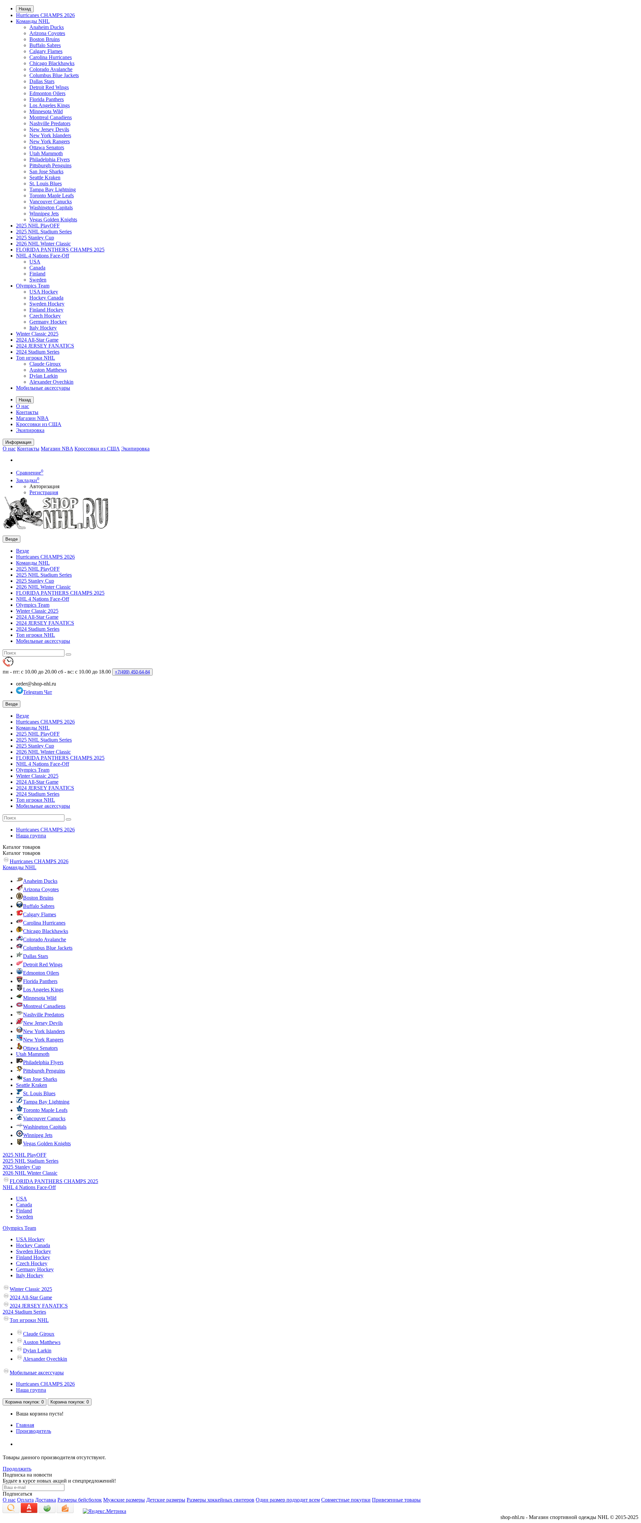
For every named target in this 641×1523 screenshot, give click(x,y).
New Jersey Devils (49, 129)
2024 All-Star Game (37, 340)
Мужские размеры (124, 1500)
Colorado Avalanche (50, 69)
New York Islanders (50, 135)
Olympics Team (32, 286)
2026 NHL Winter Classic (43, 243)
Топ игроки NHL (35, 358)
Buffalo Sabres (45, 45)
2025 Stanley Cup (35, 237)
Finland (37, 273)
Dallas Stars (41, 81)
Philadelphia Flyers (49, 159)
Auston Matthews (48, 370)
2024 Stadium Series (37, 352)
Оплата (25, 1500)
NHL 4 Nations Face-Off (42, 255)
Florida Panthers (46, 99)
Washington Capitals (51, 207)
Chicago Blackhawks (51, 63)
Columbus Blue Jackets (54, 75)
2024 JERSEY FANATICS (45, 346)
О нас (22, 406)
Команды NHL (33, 21)
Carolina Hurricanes (50, 57)
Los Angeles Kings (49, 105)
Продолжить (17, 1469)
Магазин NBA (32, 418)
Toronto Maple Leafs (51, 195)
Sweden (37, 279)
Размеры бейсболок (79, 1500)
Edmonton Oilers (47, 93)
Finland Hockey (46, 310)
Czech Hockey (45, 316)
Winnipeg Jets (44, 213)
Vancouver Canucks (50, 201)
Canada (37, 267)
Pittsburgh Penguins (50, 165)
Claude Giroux (45, 364)
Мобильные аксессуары (43, 388)
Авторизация (44, 486)
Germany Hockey (48, 322)
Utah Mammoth (46, 153)
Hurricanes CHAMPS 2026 (45, 15)
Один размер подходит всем (288, 1500)
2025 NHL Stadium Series (44, 231)
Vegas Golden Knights (53, 219)
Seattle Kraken (44, 177)
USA (34, 261)
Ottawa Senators (46, 147)
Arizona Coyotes (47, 33)
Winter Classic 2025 (37, 334)
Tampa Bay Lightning (52, 189)
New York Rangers (49, 141)
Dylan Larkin (43, 376)
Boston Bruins (44, 39)
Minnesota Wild (46, 111)
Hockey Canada (46, 298)
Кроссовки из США (38, 424)
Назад (25, 8)
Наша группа (31, 835)
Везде (22, 551)
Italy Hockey (43, 328)
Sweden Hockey (46, 304)
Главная (25, 1425)
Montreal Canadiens (50, 117)
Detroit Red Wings (49, 87)
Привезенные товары (396, 1500)
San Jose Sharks (46, 171)
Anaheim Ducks (46, 27)
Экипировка (30, 430)
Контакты (27, 412)
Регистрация (43, 492)
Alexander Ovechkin (51, 382)
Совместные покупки (346, 1500)
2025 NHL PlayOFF (38, 225)
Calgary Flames (45, 51)
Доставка (45, 1500)
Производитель (33, 1431)
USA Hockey (43, 292)
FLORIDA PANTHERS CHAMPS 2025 (60, 249)
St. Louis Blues (45, 183)
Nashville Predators (49, 123)
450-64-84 (132, 672)
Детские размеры (165, 1500)
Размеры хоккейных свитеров (220, 1500)
